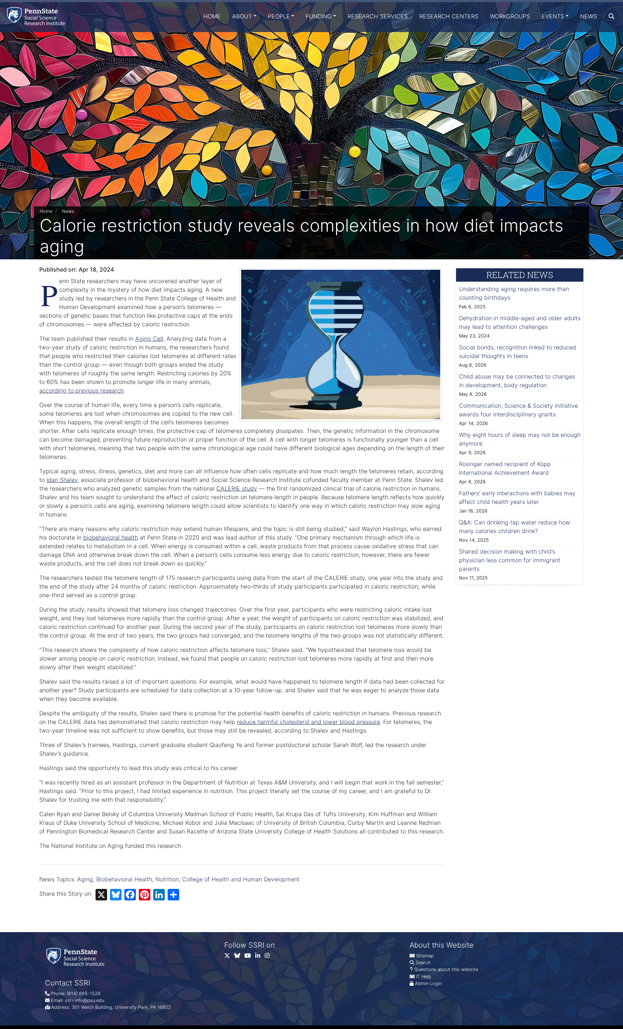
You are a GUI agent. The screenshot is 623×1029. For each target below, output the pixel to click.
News (588, 16)
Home (212, 16)
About (242, 16)
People (279, 16)
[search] (611, 16)
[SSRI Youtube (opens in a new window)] (249, 957)
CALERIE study (236, 488)
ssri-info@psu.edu (84, 1000)
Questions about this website (446, 969)
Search (423, 962)
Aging (85, 879)
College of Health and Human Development (241, 879)
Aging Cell (149, 338)
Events (553, 16)
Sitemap (425, 955)
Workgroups (510, 16)
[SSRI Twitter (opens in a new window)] (229, 957)
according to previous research (81, 390)
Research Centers (448, 16)
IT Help (423, 976)
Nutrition (167, 879)
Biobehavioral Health (124, 879)
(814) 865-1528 (84, 993)
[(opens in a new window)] (239, 957)
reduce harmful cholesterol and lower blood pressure (308, 721)
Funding (319, 16)
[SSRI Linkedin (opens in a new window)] (260, 957)
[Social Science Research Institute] (37, 16)
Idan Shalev (62, 479)
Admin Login (428, 983)
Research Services (378, 16)
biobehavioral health (110, 537)
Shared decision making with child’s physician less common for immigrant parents (509, 560)
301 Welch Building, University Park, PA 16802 (121, 1007)
